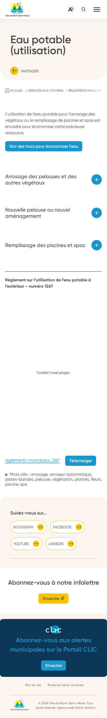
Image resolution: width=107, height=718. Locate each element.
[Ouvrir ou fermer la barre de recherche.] (83, 9)
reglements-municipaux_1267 (32, 460)
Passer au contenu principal (26, 2)
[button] (97, 9)
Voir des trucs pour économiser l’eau (43, 146)
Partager (30, 71)
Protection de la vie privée (65, 685)
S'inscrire (51, 598)
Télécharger (80, 460)
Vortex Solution (85, 707)
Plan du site (33, 685)
